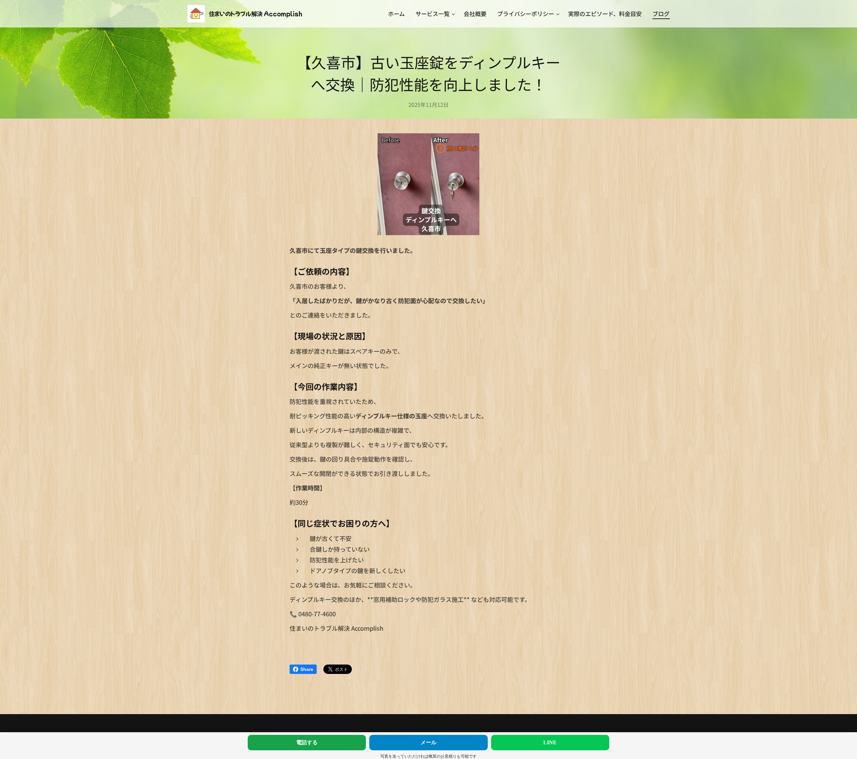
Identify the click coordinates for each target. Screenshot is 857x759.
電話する (307, 742)
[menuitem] (398, 13)
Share (306, 669)
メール (428, 742)
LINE (550, 742)
